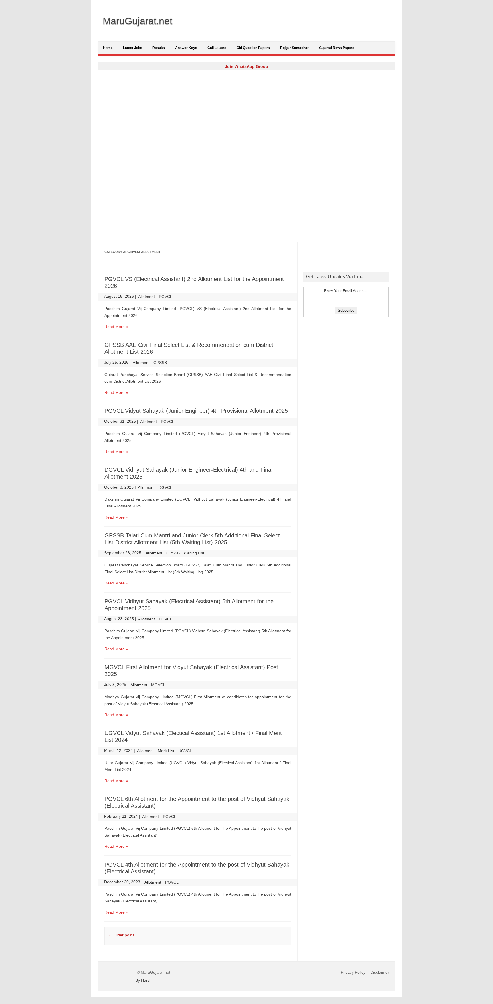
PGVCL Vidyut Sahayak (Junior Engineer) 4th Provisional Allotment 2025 (196, 411)
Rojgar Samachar (294, 48)
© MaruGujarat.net (153, 972)
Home (108, 48)
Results (158, 48)
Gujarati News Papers (336, 48)
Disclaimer (379, 972)
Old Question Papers (253, 48)
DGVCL (165, 487)
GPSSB (160, 362)
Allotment (146, 296)
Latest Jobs (132, 48)
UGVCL (185, 750)
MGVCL (158, 685)
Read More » (116, 326)
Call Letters (216, 48)
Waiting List (194, 553)
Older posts (121, 935)
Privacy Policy (353, 972)
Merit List (166, 750)
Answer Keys (186, 48)
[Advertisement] (246, 114)
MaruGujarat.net (137, 20)
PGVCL (165, 296)
